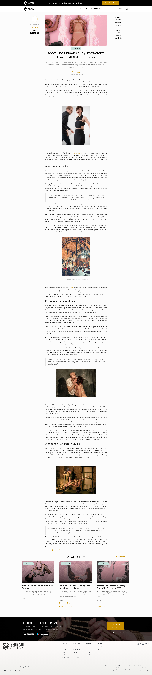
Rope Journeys (74, 550)
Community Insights (76, 603)
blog (54, 232)
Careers (99, 649)
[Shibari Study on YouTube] (149, 644)
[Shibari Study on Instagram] (138, 644)
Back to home (121, 557)
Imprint (4, 667)
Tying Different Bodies (66, 606)
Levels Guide (89, 655)
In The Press (100, 647)
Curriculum (65, 647)
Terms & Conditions (13, 667)
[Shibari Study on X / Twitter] (140, 644)
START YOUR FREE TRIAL (115, 626)
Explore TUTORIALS (117, 633)
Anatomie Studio (76, 153)
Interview (49, 550)
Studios (64, 649)
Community (76, 48)
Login (74, 647)
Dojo (82, 550)
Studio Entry (76, 649)
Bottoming (63, 603)
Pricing (75, 652)
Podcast (64, 655)
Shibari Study (64, 550)
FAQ (87, 649)
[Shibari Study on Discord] (143, 644)
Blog (63, 652)
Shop (63, 660)
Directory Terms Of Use (31, 667)
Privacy (22, 667)
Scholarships (76, 657)
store (71, 287)
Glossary (88, 652)
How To (112, 603)
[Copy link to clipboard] (38, 33)
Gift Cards (76, 655)
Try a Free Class (110, 3)
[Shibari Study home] (16, 646)
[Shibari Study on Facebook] (146, 644)
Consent (88, 647)
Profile (56, 550)
